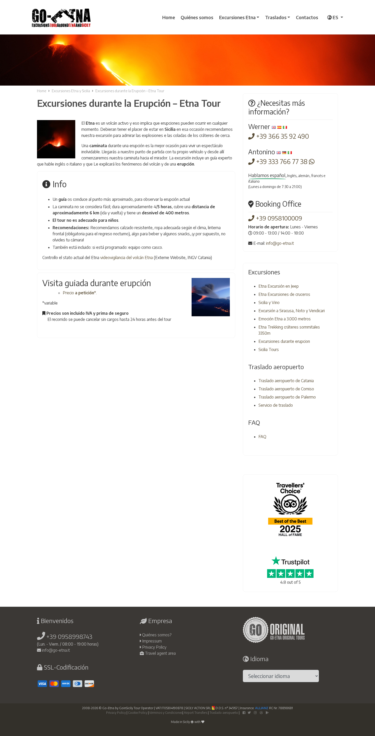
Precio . (80, 292)
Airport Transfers (195, 713)
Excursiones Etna (237, 17)
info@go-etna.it (280, 243)
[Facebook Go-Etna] (244, 713)
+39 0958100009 (278, 218)
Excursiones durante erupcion (284, 341)
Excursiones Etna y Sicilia (71, 91)
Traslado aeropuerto (223, 713)
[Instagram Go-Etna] (255, 713)
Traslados (275, 17)
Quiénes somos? (157, 634)
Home (168, 17)
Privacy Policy (154, 647)
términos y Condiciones (165, 713)
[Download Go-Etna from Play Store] (267, 713)
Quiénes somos (197, 17)
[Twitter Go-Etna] (249, 713)
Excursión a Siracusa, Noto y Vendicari (291, 310)
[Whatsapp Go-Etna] (312, 161)
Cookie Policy (137, 713)
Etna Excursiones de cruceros (284, 294)
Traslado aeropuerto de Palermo (287, 397)
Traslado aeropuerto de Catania (286, 380)
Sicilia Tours (268, 349)
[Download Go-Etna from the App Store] (261, 713)
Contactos (307, 17)
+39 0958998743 (69, 636)
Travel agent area (160, 653)
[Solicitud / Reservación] (45, 330)
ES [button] (335, 17)
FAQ (262, 436)
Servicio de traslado (275, 405)
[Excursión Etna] (61, 17)
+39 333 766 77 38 (282, 161)
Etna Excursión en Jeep (278, 286)
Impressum (152, 641)
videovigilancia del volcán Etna (126, 257)
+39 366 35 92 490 (282, 136)
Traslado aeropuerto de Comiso (286, 388)
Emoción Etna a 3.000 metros (284, 318)
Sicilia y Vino (269, 302)
